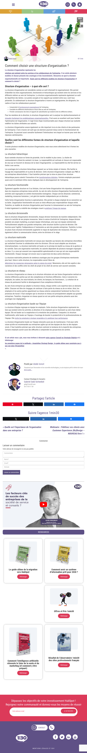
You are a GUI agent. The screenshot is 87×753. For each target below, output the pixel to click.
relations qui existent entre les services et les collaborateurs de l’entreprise (32, 73)
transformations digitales (48, 177)
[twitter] (62, 736)
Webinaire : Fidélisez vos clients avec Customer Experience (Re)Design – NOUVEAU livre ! (67, 430)
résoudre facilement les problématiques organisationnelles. (27, 118)
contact (41, 728)
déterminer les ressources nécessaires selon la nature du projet (28, 263)
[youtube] (75, 736)
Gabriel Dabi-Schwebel (34, 381)
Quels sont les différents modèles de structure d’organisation (52, 79)
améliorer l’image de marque (55, 208)
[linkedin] (68, 736)
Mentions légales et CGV (43, 748)
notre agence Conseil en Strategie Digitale (61, 338)
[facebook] (55, 736)
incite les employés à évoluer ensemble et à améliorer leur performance (41, 318)
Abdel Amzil (12, 59)
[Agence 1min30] (43, 4)
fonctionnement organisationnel (29, 107)
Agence (76, 11)
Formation (54, 11)
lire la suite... (28, 370)
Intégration (33, 11)
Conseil (11, 11)
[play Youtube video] (43, 504)
